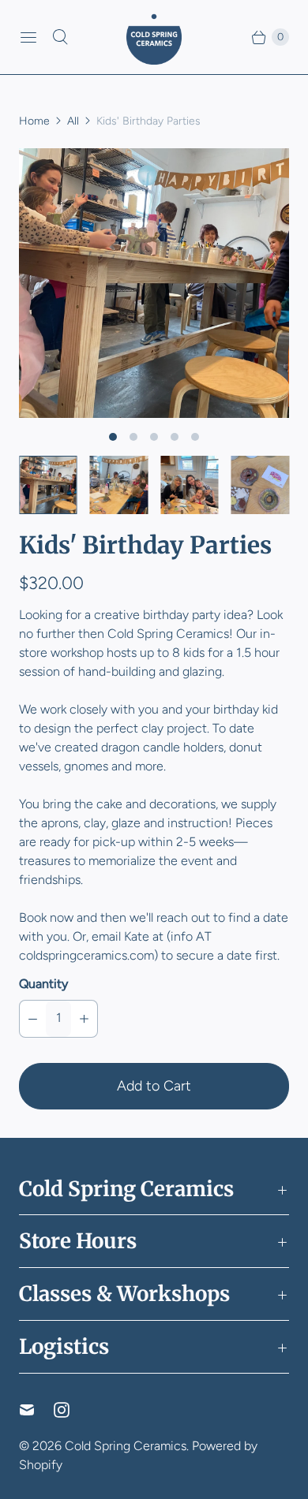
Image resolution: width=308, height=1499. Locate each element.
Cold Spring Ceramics (125, 1445)
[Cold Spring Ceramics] (154, 37)
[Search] (60, 37)
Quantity (43, 983)
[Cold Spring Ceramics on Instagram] (71, 1410)
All (73, 121)
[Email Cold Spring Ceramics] (36, 1410)
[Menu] (28, 37)
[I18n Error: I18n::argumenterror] (48, 485)
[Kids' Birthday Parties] (154, 283)
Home (34, 121)
